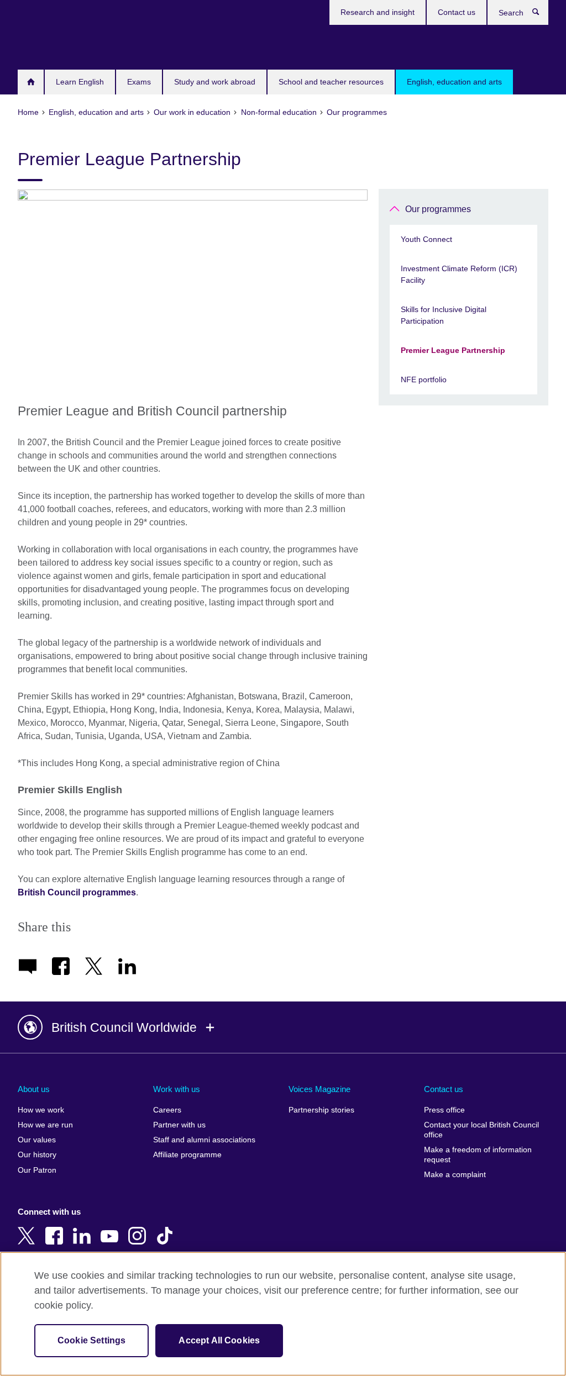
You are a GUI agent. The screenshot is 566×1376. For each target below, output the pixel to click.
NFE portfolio (424, 379)
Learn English (80, 81)
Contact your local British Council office (481, 1130)
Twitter (29, 1228)
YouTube (112, 1228)
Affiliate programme (187, 1155)
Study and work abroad (214, 81)
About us (34, 1089)
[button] (283, 1027)
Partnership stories (321, 1110)
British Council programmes (77, 892)
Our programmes (438, 209)
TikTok (167, 1228)
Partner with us (179, 1125)
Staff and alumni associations (204, 1140)
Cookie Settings (91, 1340)
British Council (50, 45)
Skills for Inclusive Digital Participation (443, 315)
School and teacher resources (331, 81)
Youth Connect (426, 239)
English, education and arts (454, 81)
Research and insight (377, 12)
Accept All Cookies (219, 1340)
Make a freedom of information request (478, 1155)
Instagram (139, 1228)
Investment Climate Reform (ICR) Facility (459, 274)
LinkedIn (84, 1228)
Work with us (176, 1089)
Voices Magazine (319, 1089)
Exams (139, 81)
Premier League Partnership (453, 350)
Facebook (56, 1228)
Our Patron (37, 1170)
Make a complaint (455, 1175)
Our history (37, 1155)
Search (541, 14)
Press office (444, 1110)
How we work (41, 1110)
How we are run (45, 1125)
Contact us (456, 12)
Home (31, 82)
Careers (167, 1110)
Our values (37, 1140)
